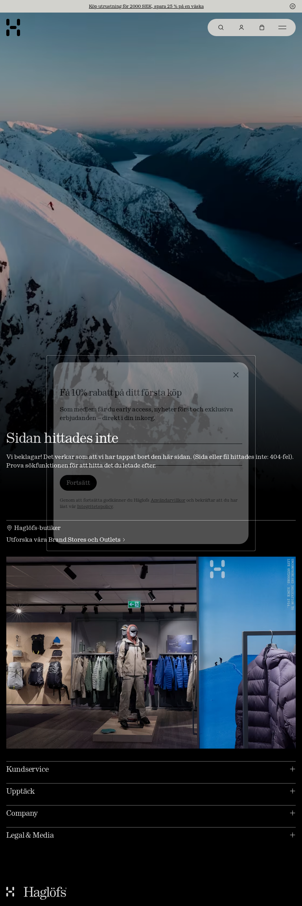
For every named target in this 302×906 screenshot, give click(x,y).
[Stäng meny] (236, 375)
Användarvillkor (168, 500)
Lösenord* (75, 457)
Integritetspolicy (95, 506)
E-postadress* (80, 436)
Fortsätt (78, 482)
